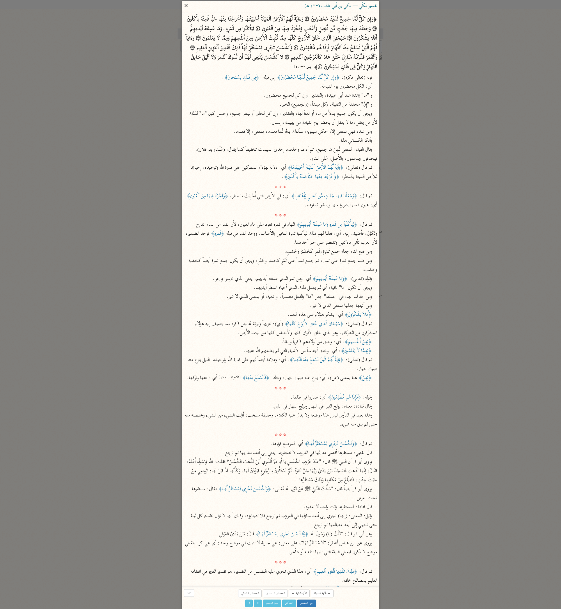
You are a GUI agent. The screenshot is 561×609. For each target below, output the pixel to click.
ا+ (258, 603)
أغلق (189, 592)
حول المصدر (306, 603)
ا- (249, 603)
